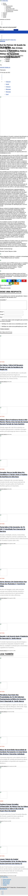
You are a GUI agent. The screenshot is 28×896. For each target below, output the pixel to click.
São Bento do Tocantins (12, 10)
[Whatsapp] (3, 281)
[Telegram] (19, 281)
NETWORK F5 (3, 889)
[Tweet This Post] (15, 76)
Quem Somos (6, 882)
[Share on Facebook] (15, 75)
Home (4, 3)
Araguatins (8, 7)
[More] (16, 283)
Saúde (4, 17)
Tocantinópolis (9, 11)
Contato (5, 885)
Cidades (5, 4)
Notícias (5, 12)
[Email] (11, 283)
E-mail (2, 314)
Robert (1, 821)
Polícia (4, 15)
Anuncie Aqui (6, 883)
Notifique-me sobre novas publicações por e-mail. (14, 326)
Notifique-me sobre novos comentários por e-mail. (14, 324)
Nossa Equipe (6, 881)
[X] (14, 281)
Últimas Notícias (7, 879)
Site (1, 317)
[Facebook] (8, 281)
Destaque (8, 285)
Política (5, 14)
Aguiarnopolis (9, 6)
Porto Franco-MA (10, 8)
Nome (2, 311)
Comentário (3, 300)
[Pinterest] (24, 281)
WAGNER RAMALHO (5, 67)
